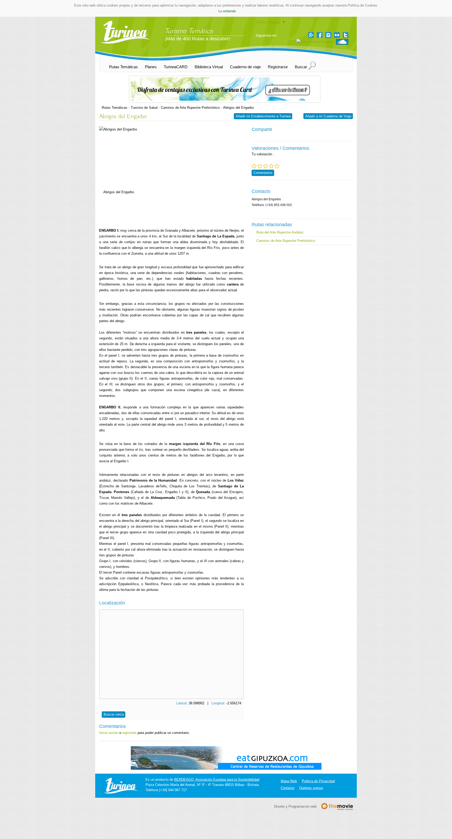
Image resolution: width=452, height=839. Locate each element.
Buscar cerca (114, 714)
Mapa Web (289, 781)
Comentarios (263, 173)
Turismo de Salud (144, 108)
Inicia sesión (108, 733)
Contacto (287, 788)
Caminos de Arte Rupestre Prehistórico (190, 108)
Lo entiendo (227, 11)
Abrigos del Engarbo (238, 108)
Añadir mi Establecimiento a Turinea (263, 116)
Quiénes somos (311, 788)
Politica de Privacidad (318, 781)
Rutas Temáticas (114, 108)
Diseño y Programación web (295, 806)
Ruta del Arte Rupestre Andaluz (280, 232)
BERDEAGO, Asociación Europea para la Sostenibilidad (216, 779)
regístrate (129, 733)
